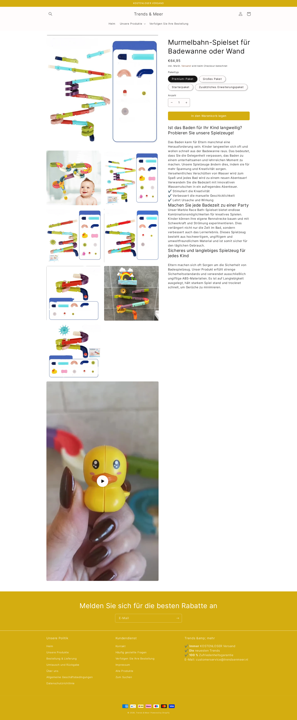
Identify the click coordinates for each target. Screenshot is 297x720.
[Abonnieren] (178, 618)
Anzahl (172, 95)
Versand (186, 66)
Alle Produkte (124, 670)
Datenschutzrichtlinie (60, 683)
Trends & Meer (143, 713)
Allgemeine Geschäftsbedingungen (69, 677)
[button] (50, 14)
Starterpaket (180, 87)
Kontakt (121, 646)
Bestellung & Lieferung (61, 658)
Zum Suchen (124, 677)
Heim (49, 646)
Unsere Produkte (57, 652)
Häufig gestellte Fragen (131, 652)
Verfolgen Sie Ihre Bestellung (135, 658)
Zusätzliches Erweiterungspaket (221, 87)
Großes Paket (212, 78)
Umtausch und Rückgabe (62, 664)
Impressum (123, 664)
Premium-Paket (183, 78)
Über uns (52, 670)
